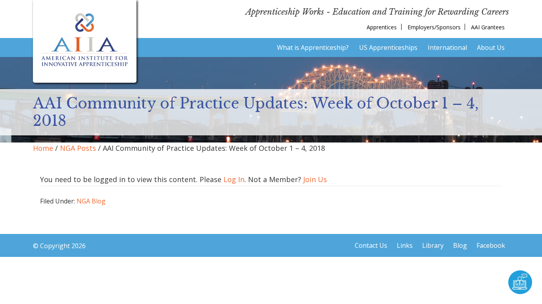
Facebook (491, 245)
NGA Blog (91, 201)
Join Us (315, 179)
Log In (233, 179)
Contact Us (371, 245)
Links (405, 245)
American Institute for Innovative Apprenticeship (84, 39)
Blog (460, 245)
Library (433, 245)
